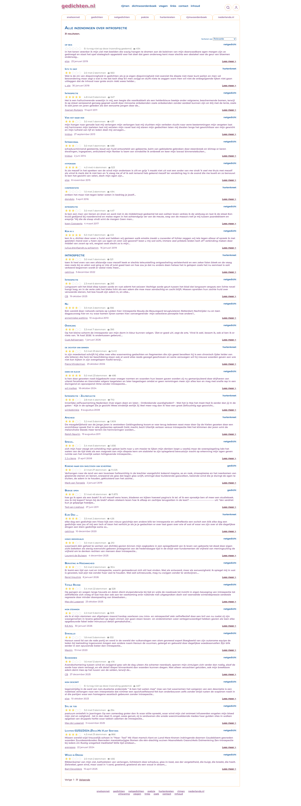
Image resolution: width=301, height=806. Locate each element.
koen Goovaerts (73, 223)
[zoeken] (228, 7)
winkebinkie (72, 410)
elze (67, 61)
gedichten (97, 17)
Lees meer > (229, 61)
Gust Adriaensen (74, 339)
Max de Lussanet (74, 601)
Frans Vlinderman (75, 364)
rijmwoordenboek (196, 17)
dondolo (69, 199)
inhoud (195, 6)
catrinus (69, 272)
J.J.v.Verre (70, 458)
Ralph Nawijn (72, 434)
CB (66, 296)
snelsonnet (73, 17)
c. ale (68, 85)
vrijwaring (124, 794)
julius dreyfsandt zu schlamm (82, 248)
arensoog (70, 747)
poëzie (145, 17)
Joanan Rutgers (74, 110)
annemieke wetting (76, 318)
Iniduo (68, 134)
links (173, 6)
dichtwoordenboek (144, 6)
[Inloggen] (236, 7)
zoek (156, 794)
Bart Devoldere (73, 769)
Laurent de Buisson (76, 555)
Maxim (69, 650)
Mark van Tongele (75, 483)
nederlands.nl (226, 17)
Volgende (84, 779)
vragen (163, 6)
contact (183, 6)
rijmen (125, 6)
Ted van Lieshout (74, 507)
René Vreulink (73, 577)
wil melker (71, 388)
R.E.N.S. (69, 626)
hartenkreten (167, 17)
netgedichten (122, 17)
